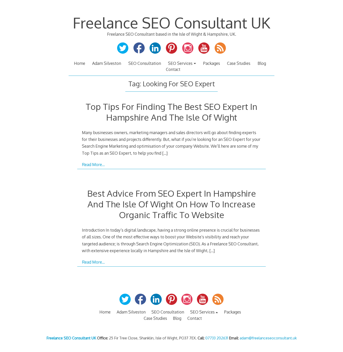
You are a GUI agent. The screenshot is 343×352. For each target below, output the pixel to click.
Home (79, 63)
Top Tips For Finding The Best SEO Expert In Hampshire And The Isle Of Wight (171, 112)
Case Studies (238, 63)
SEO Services (180, 63)
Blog (262, 63)
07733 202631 (216, 338)
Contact (173, 69)
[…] (165, 153)
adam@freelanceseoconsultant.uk (268, 338)
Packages (211, 63)
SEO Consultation (144, 63)
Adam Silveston (106, 63)
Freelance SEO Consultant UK (171, 22)
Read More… (93, 164)
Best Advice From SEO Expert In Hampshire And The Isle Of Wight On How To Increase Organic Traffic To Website (171, 204)
